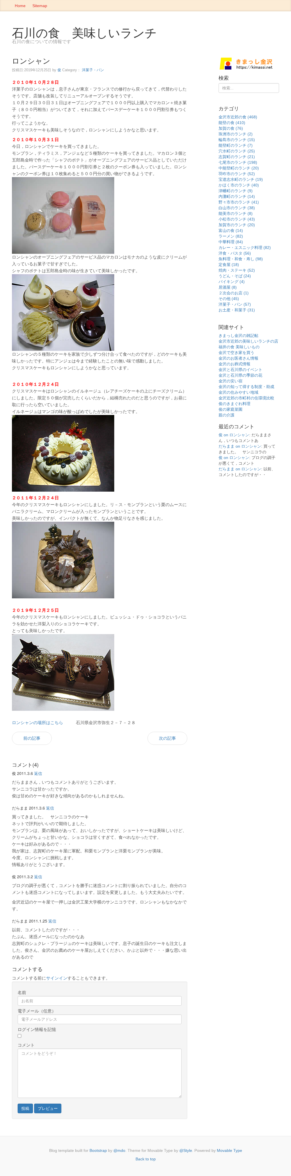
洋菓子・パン (93, 70)
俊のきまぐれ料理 (234, 403)
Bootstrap (98, 1150)
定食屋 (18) (229, 264)
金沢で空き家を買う (236, 352)
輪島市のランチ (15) (237, 139)
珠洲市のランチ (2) (236, 134)
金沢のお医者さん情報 (238, 358)
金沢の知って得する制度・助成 (246, 386)
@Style (185, 1150)
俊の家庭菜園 (230, 409)
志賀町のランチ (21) (237, 156)
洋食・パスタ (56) (235, 253)
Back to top (146, 1159)
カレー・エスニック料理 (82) (245, 247)
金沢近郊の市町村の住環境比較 (246, 398)
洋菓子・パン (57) (235, 304)
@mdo (119, 1150)
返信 (38, 773)
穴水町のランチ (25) (237, 151)
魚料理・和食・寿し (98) (241, 259)
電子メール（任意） (37, 1011)
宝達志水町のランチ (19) (241, 179)
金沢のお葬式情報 (234, 364)
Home (20, 5)
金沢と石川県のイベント (240, 369)
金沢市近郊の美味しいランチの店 (248, 341)
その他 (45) (229, 298)
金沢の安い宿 (230, 381)
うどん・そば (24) (235, 276)
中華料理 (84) (231, 242)
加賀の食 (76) (231, 128)
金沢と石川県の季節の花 (240, 375)
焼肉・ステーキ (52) (237, 270)
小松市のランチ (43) (237, 219)
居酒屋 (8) (228, 287)
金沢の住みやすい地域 (238, 392)
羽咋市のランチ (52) (237, 173)
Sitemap (39, 5)
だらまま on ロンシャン (240, 446)
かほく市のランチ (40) (239, 185)
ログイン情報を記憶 (37, 1029)
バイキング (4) (232, 281)
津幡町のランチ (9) (236, 190)
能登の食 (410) (232, 122)
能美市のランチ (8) (236, 213)
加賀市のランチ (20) (237, 225)
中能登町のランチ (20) (239, 168)
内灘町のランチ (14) (237, 196)
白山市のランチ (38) (237, 208)
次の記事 (167, 738)
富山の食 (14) (231, 230)
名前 (22, 992)
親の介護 (226, 415)
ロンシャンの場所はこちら (37, 722)
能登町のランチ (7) (236, 145)
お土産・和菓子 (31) (237, 310)
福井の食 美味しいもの (239, 347)
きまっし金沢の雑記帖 (238, 335)
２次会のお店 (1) (234, 293)
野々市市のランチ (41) (239, 202)
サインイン (56, 978)
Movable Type (229, 1150)
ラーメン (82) (231, 236)
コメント (26, 1045)
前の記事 (31, 738)
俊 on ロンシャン (234, 435)
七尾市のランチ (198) (238, 162)
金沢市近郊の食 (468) (238, 117)
